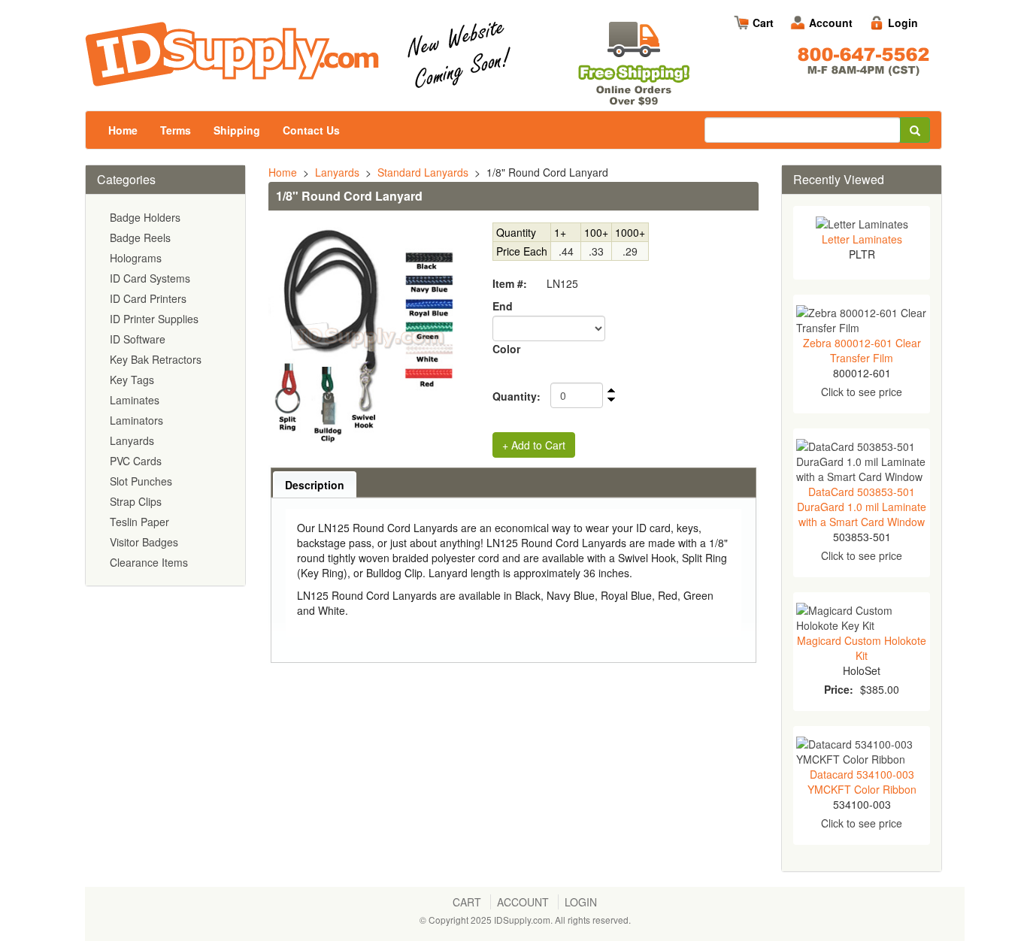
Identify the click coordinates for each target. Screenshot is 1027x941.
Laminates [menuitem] (134, 399)
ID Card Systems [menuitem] (150, 278)
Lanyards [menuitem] (132, 440)
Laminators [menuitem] (136, 420)
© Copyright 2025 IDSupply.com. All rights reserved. (525, 919)
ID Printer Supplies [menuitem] (154, 318)
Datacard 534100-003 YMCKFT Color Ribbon (861, 782)
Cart (763, 22)
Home (123, 130)
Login (903, 22)
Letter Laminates (862, 239)
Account (831, 22)
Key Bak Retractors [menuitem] (155, 359)
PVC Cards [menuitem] (136, 460)
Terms (175, 130)
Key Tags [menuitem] (132, 379)
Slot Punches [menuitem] (141, 481)
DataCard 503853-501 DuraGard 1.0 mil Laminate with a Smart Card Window (861, 506)
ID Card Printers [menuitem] (148, 298)
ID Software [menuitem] (137, 338)
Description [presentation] (314, 484)
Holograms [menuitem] (136, 257)
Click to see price (861, 391)
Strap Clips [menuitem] (136, 501)
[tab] (314, 484)
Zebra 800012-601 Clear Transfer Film (862, 350)
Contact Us (311, 130)
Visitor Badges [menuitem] (144, 541)
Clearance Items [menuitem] (149, 562)
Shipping (237, 130)
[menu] (165, 390)
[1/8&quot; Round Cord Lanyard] (367, 337)
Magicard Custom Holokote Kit (861, 648)
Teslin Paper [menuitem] (139, 521)
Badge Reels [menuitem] (140, 237)
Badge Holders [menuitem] (145, 217)
